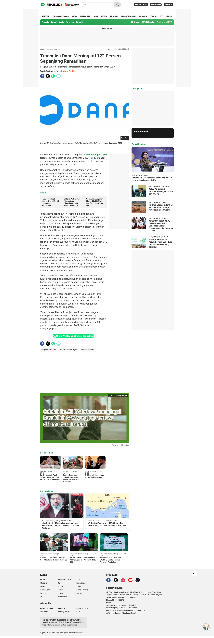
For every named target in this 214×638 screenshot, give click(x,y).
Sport (78, 586)
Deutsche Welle (140, 5)
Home (42, 49)
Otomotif (79, 22)
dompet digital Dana (96, 154)
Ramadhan (62, 597)
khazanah (85, 16)
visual (153, 16)
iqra (96, 16)
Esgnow (43, 593)
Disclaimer (44, 612)
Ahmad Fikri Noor (69, 71)
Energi (54, 22)
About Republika (46, 608)
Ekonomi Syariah (61, 16)
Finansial (45, 22)
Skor (78, 579)
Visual (60, 593)
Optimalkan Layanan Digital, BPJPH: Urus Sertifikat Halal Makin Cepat (94, 202)
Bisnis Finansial (128, 16)
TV (161, 16)
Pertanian (70, 22)
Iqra (59, 583)
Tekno (60, 590)
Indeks (169, 16)
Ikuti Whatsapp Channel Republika (75, 336)
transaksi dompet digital (68, 350)
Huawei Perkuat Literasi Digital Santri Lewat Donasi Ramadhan (50, 202)
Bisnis (61, 22)
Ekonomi (50, 49)
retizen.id (168, 5)
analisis (114, 16)
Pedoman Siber (82, 608)
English (79, 593)
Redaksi (61, 608)
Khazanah (44, 583)
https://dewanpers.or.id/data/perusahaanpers (60, 625)
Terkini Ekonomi (139, 144)
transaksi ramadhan (88, 350)
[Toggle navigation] (42, 4)
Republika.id (156, 5)
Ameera (43, 579)
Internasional (45, 590)
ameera (45, 16)
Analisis (61, 586)
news (104, 16)
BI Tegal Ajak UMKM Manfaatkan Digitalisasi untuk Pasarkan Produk (72, 202)
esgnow (143, 16)
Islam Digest (81, 583)
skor (74, 16)
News (42, 586)
